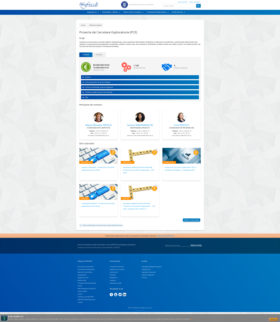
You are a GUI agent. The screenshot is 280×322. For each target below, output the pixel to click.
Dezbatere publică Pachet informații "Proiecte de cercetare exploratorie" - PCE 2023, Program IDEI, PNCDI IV (139, 206)
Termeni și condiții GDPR (86, 297)
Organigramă (82, 275)
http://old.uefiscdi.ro (166, 235)
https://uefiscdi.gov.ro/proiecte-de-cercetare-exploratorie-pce (102, 225)
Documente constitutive (86, 267)
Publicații (113, 275)
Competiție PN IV (86, 162)
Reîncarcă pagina (95, 25)
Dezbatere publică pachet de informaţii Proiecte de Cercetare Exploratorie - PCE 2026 (138, 170)
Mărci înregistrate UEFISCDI (86, 288)
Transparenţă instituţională (87, 283)
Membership (82, 280)
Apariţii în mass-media (117, 269)
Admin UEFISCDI (182, 2)
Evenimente (114, 272)
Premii (80, 286)
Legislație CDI (146, 269)
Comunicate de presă (117, 267)
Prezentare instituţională (86, 269)
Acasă (83, 25)
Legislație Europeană (149, 272)
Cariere (80, 294)
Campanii (113, 280)
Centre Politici (82, 291)
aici (191, 319)
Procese (144, 278)
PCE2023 (99, 55)
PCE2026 (86, 55)
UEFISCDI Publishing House (86, 299)
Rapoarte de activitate (85, 272)
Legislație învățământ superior (152, 267)
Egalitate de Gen (83, 278)
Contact (80, 302)
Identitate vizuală (115, 283)
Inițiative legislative (148, 275)
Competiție (84, 198)
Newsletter (113, 278)
